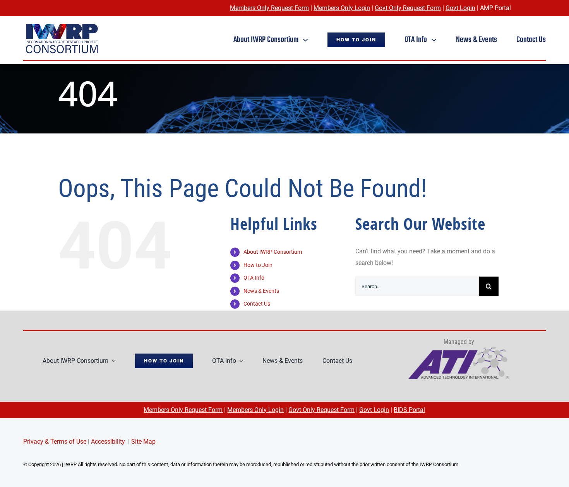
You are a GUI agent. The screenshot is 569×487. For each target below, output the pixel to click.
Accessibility (108, 441)
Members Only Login (342, 8)
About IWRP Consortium (272, 252)
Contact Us (256, 304)
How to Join (258, 265)
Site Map (143, 441)
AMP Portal (495, 8)
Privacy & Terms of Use (54, 441)
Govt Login (460, 8)
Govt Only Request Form (408, 8)
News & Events (261, 291)
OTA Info (253, 278)
